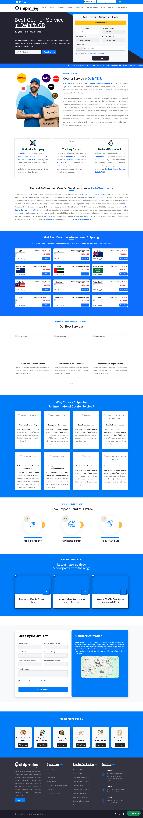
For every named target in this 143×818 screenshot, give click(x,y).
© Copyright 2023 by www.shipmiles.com (30, 814)
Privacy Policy (52, 782)
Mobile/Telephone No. (52, 643)
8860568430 (90, 2)
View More (23, 745)
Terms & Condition (97, 54)
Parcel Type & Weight (52, 660)
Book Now (46, 258)
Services (61, 8)
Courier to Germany (80, 797)
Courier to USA (78, 770)
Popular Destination (76, 8)
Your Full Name (23, 643)
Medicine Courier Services (71, 363)
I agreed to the (91, 54)
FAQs (48, 774)
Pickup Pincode (82, 28)
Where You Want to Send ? (28, 660)
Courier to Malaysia (79, 793)
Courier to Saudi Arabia (81, 789)
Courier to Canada (79, 805)
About (51, 8)
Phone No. (80, 45)
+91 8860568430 (113, 792)
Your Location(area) (51, 652)
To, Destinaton (108, 28)
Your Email (22, 652)
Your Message (23, 669)
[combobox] (80, 48)
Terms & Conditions (54, 793)
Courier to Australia (80, 778)
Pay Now (111, 8)
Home (44, 8)
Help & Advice (92, 8)
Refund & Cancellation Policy (57, 785)
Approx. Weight (108, 36)
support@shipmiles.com (107, 2)
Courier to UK (77, 774)
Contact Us (122, 8)
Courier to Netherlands (81, 801)
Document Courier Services (32, 363)
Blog (103, 8)
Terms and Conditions (40, 681)
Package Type (81, 36)
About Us (50, 770)
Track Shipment (49, 52)
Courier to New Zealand (81, 782)
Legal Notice (51, 789)
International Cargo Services (110, 363)
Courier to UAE (78, 785)
